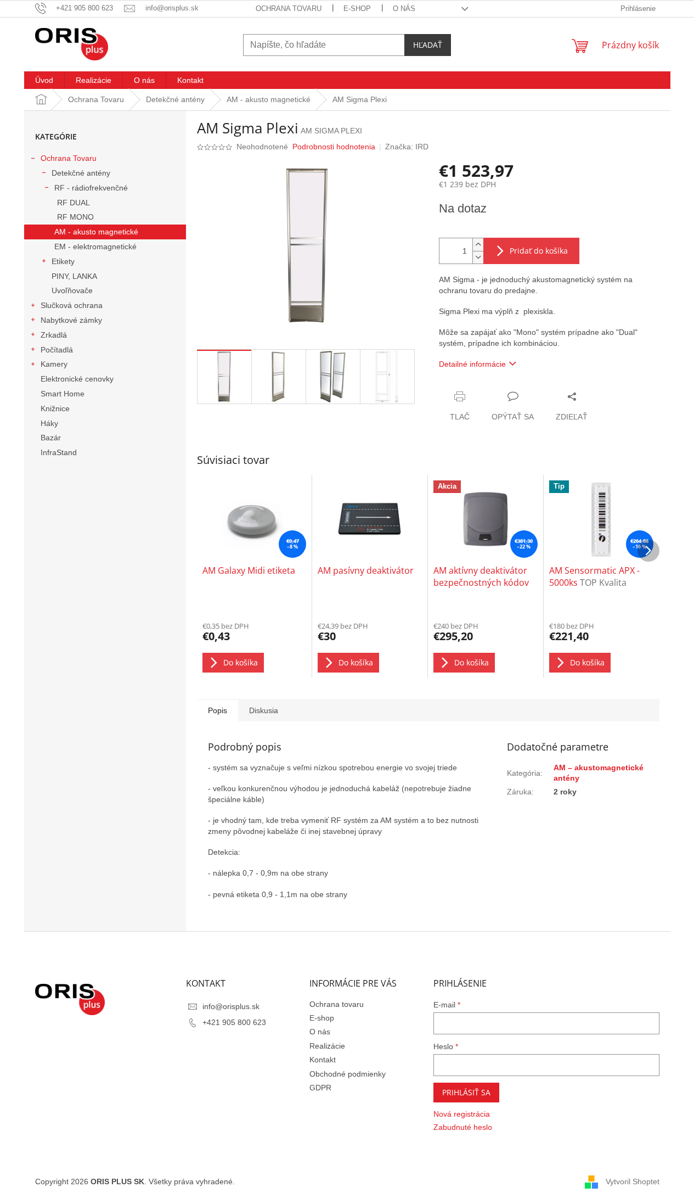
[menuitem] (44, 80)
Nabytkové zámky (71, 320)
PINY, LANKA (74, 276)
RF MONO (75, 216)
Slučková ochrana (72, 305)
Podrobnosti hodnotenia (333, 146)
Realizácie (327, 1045)
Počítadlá (57, 349)
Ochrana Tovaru (69, 158)
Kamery (54, 364)
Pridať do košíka (539, 250)
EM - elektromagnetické (95, 246)
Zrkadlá (54, 335)
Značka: (406, 146)
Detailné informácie (472, 364)
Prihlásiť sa (466, 1092)
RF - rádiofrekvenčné (91, 187)
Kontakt (322, 1059)
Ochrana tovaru (288, 8)
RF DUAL (73, 202)
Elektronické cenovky (77, 378)
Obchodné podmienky (347, 1073)
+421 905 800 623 (234, 1022)
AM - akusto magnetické (96, 231)
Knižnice (55, 408)
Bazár (51, 437)
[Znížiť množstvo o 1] (477, 257)
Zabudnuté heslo (462, 1127)
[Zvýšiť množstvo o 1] (477, 244)
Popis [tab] (217, 710)
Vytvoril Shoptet (632, 1181)
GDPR (320, 1087)
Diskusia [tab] (263, 710)
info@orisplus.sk (230, 1006)
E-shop (357, 8)
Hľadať (427, 45)
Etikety (63, 261)
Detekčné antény (81, 173)
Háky (49, 423)
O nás (404, 8)
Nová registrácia (461, 1114)
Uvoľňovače (72, 290)
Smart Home (62, 393)
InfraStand (59, 452)
